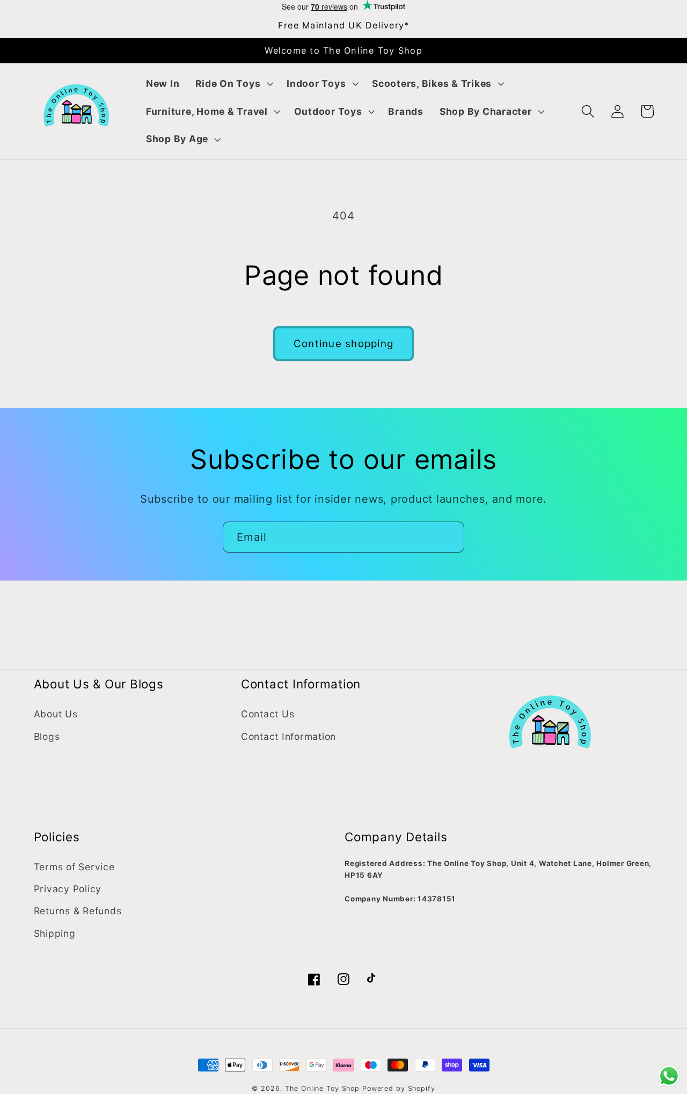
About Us (56, 713)
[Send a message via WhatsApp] (669, 1076)
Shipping (55, 933)
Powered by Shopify (398, 1088)
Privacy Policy (68, 888)
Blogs (47, 736)
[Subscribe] (449, 537)
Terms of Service (74, 866)
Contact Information (288, 736)
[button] (233, 84)
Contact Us (268, 713)
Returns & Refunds (78, 910)
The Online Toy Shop (322, 1088)
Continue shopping (343, 343)
